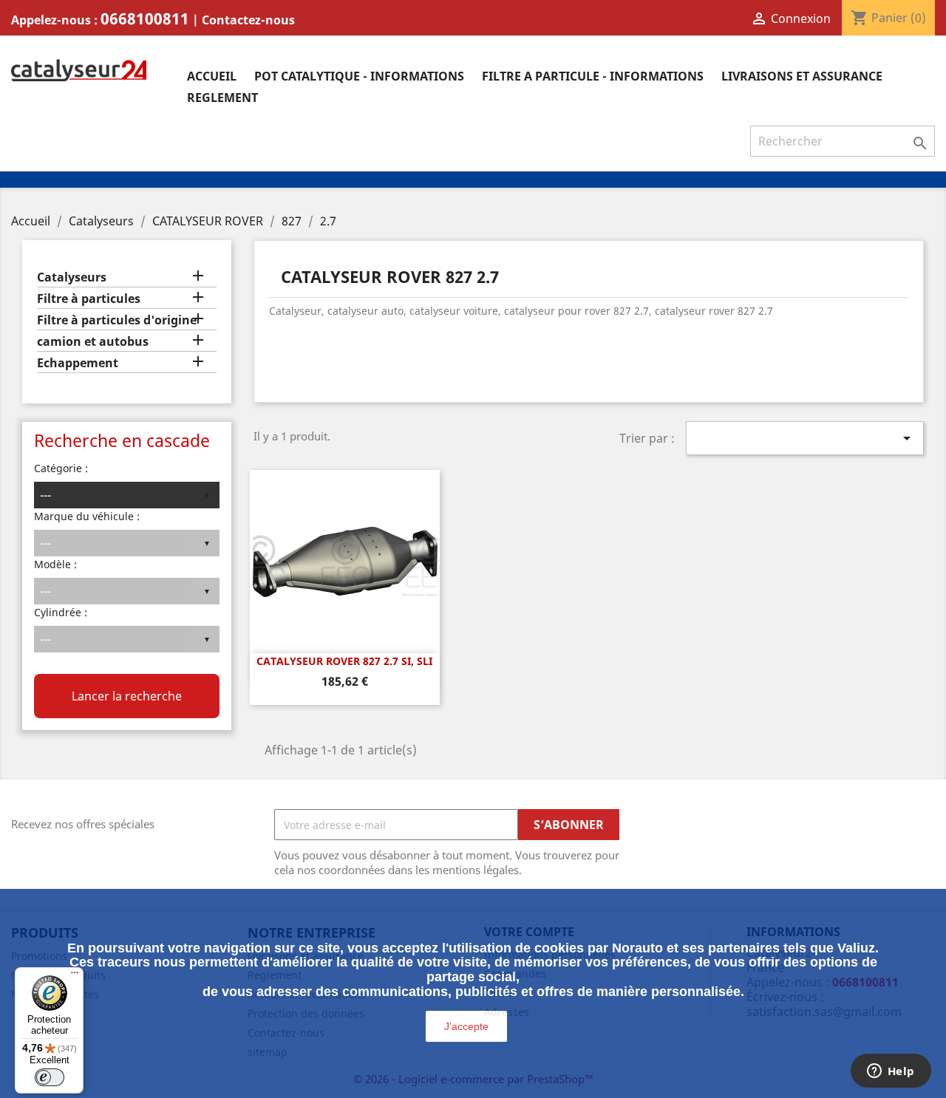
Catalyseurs (71, 277)
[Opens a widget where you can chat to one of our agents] (890, 1072)
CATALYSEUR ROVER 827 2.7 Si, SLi (344, 661)
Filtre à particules (88, 299)
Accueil (211, 76)
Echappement (77, 363)
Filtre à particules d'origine (117, 320)
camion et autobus (93, 341)
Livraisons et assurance (801, 76)
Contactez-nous (248, 20)
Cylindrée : (60, 612)
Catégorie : (61, 468)
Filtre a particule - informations (593, 76)
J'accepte (466, 1026)
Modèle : (55, 564)
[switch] (49, 1077)
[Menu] (75, 976)
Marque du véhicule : (87, 516)
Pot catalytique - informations (359, 76)
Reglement (222, 97)
